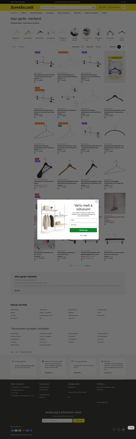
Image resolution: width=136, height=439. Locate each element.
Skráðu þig (83, 230)
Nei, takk (83, 235)
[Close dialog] (96, 201)
